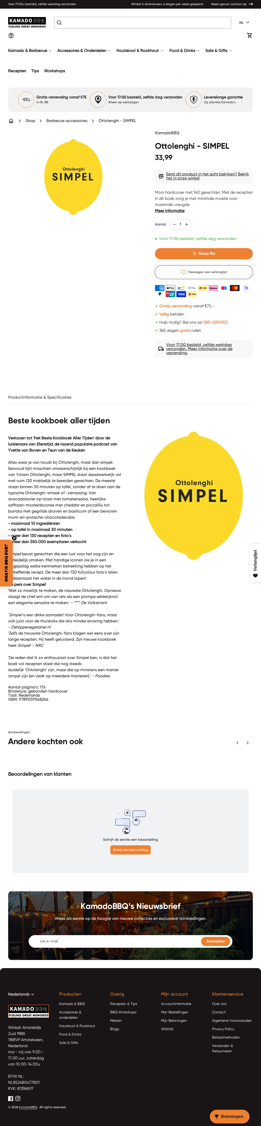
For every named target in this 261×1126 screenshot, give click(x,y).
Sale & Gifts (218, 50)
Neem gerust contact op (229, 4)
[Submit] (59, 22)
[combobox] (142, 22)
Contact (219, 1012)
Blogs (114, 1029)
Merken (116, 1021)
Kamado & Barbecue (30, 50)
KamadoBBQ (28, 1107)
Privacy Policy (223, 1029)
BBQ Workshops (123, 1012)
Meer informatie (170, 211)
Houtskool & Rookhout (140, 50)
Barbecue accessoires (66, 121)
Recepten (17, 71)
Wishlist (167, 1029)
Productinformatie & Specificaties (39, 398)
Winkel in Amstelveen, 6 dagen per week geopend (167, 4)
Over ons (219, 1004)
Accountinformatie (176, 1004)
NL (245, 23)
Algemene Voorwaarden (232, 1021)
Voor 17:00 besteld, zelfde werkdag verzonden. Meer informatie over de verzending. (195, 349)
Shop (30, 121)
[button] (6, 563)
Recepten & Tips (123, 1004)
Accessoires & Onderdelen (84, 50)
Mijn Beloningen (174, 1021)
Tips (35, 71)
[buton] (245, 23)
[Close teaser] (14, 538)
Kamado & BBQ (72, 1004)
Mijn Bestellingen (174, 1012)
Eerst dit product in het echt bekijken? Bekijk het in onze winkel (203, 176)
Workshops (54, 71)
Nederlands (22, 995)
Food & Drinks (184, 50)
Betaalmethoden (226, 1037)
